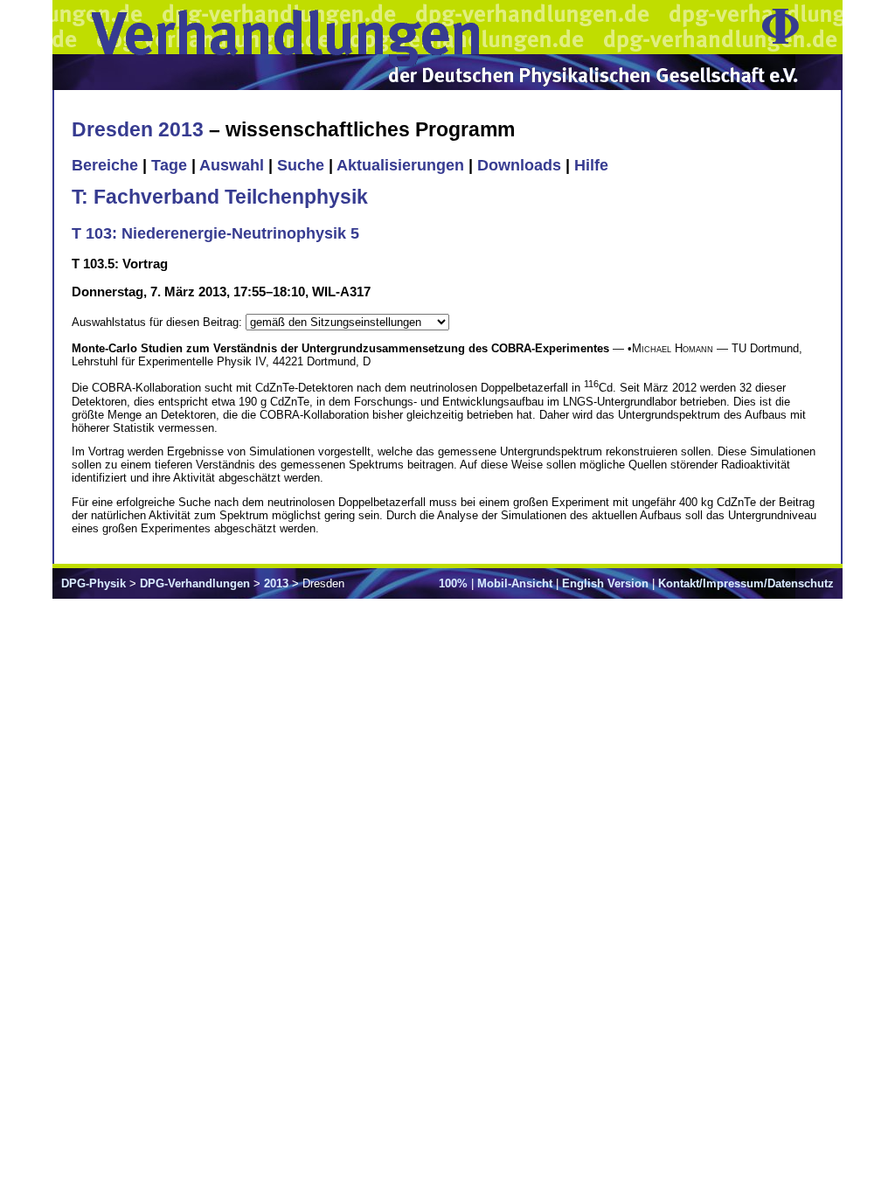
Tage (169, 165)
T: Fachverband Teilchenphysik (220, 196)
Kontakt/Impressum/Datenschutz (746, 583)
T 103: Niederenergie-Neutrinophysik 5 (215, 233)
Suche (300, 165)
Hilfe (591, 165)
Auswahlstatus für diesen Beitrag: (159, 322)
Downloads (519, 165)
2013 (276, 583)
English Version (605, 583)
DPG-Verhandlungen (195, 583)
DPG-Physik (93, 583)
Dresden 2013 (138, 129)
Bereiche (105, 165)
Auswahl (231, 165)
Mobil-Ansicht (514, 583)
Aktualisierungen (400, 165)
